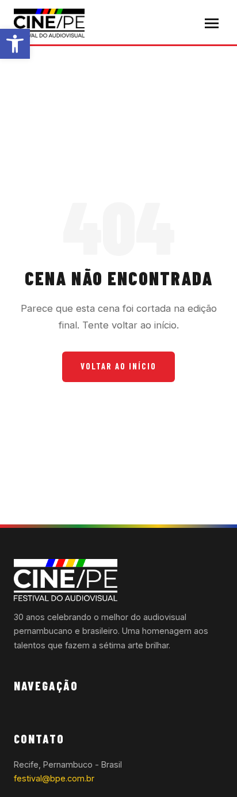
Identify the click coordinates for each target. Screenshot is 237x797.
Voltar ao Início (118, 366)
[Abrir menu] (211, 23)
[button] (15, 44)
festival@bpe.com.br (54, 778)
